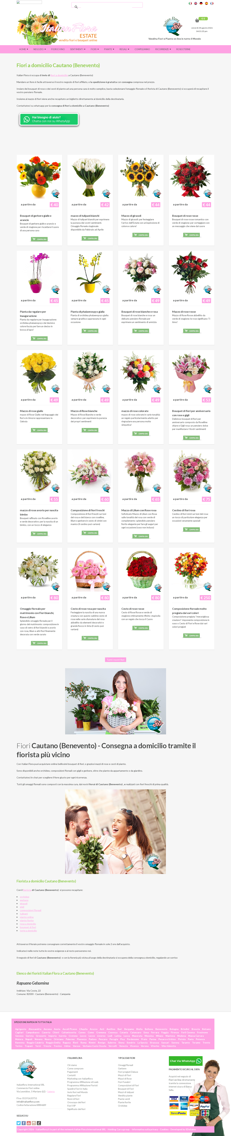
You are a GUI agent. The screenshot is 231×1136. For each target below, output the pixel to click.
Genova (19, 1035)
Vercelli (113, 1046)
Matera (19, 1039)
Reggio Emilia (53, 1042)
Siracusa (154, 1042)
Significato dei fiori (76, 1109)
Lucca (127, 1035)
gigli (22, 906)
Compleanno (142, 49)
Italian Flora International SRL (90, 1129)
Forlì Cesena (188, 1032)
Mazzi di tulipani (126, 1092)
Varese (76, 1046)
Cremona (101, 1032)
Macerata (137, 1035)
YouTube (29, 1123)
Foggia (164, 1032)
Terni (38, 1046)
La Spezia (142, 1042)
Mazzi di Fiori (124, 1075)
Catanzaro (135, 1032)
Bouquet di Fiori (126, 1088)
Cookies (164, 1129)
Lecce (92, 1035)
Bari (120, 1029)
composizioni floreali (30, 910)
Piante (108, 49)
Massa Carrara (196, 1035)
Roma (83, 1042)
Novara (38, 1039)
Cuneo (81, 1032)
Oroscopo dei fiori (76, 1102)
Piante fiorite (124, 1102)
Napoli (28, 1039)
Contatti (71, 1075)
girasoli (23, 903)
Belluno (149, 1029)
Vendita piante (125, 1095)
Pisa (122, 1039)
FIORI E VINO (58, 49)
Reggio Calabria (35, 1042)
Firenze (175, 1032)
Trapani (29, 1046)
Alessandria (35, 1029)
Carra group (123, 1129)
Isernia (62, 1035)
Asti (102, 1029)
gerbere (24, 900)
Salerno (112, 1042)
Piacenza (81, 1039)
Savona (175, 1042)
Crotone (73, 1035)
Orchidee (122, 1105)
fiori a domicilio (59, 75)
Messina (149, 1035)
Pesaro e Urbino (167, 1039)
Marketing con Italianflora (80, 1078)
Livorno (101, 1035)
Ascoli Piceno (70, 1029)
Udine (67, 1046)
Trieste (47, 1046)
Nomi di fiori (73, 1099)
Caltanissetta (69, 1032)
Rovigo (101, 1042)
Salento (51, 1091)
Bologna (174, 1029)
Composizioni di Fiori (128, 1085)
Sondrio (131, 1042)
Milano (159, 1035)
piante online (27, 917)
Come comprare (75, 1068)
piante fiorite (27, 920)
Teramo (196, 1042)
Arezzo (93, 1029)
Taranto (185, 1042)
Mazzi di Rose (125, 1078)
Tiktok (39, 1123)
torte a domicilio (28, 930)
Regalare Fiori (74, 1095)
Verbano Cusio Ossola (94, 1046)
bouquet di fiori (28, 927)
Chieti (56, 1032)
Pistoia (182, 1039)
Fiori (94, 49)
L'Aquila (83, 1029)
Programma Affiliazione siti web (82, 1082)
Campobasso (32, 1032)
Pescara (103, 1039)
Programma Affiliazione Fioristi (82, 1085)
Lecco (83, 1035)
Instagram (34, 1123)
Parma (152, 1039)
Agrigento (20, 1029)
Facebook (24, 1123)
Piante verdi (124, 1099)
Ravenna (19, 1042)
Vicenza (134, 1046)
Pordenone (133, 1039)
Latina (118, 1035)
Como (91, 1032)
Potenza (200, 1039)
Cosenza (112, 1032)
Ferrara (155, 1032)
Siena (121, 1042)
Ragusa (67, 1042)
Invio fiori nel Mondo (77, 1092)
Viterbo (155, 1046)
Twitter (19, 1123)
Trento (206, 1042)
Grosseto (41, 1035)
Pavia (190, 1039)
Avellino (111, 1029)
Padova (92, 1039)
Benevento (161, 1029)
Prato (144, 1039)
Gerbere (122, 1068)
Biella (139, 1029)
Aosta (57, 1029)
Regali (124, 49)
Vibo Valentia (168, 1046)
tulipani (24, 913)
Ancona (48, 1029)
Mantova (170, 1035)
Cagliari (19, 1032)
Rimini (92, 1042)
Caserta (46, 1032)
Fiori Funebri (124, 1082)
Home (22, 49)
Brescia (196, 1029)
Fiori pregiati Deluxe (128, 1072)
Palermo (70, 1039)
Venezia (123, 1046)
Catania (124, 1032)
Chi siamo (72, 1065)
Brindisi (185, 1029)
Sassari (165, 1042)
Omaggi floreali (125, 1065)
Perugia (114, 1039)
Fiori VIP (71, 1105)
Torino (18, 1046)
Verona (144, 1046)
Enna (146, 1032)
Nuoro (48, 1039)
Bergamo (129, 1029)
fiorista (27, 889)
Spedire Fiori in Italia (77, 1088)
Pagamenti (72, 1072)
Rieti (75, 1042)
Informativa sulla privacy (145, 1129)
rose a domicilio (28, 923)
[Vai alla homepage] (58, 28)
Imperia (52, 1035)
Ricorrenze (162, 49)
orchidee (24, 896)
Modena (181, 1035)
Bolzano (206, 1029)
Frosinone (202, 1032)
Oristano (58, 1039)
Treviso (58, 1046)
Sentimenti (77, 49)
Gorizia (29, 1035)
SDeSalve (191, 1129)
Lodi (110, 1035)
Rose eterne (183, 49)
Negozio (38, 49)
